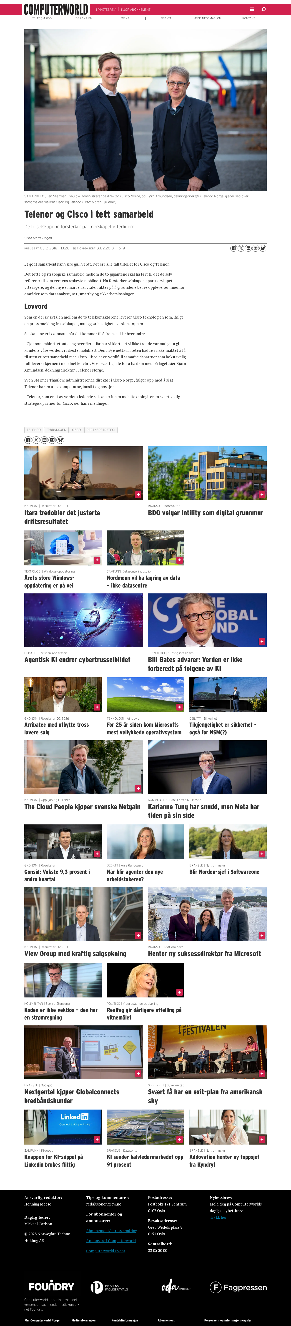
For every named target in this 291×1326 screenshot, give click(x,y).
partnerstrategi (101, 430)
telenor (34, 430)
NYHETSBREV (106, 9)
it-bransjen (56, 430)
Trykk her (218, 1217)
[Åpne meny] (252, 9)
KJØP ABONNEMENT (136, 9)
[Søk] (263, 9)
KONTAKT (248, 18)
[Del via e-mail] (255, 248)
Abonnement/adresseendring (111, 1230)
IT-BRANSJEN (83, 18)
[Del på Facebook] (233, 248)
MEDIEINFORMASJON (207, 18)
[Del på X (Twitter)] (241, 248)
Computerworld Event (105, 1250)
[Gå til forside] (56, 9)
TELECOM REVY (42, 18)
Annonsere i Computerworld (111, 1240)
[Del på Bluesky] (262, 248)
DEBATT (166, 18)
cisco (76, 430)
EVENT (124, 18)
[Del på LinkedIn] (248, 248)
